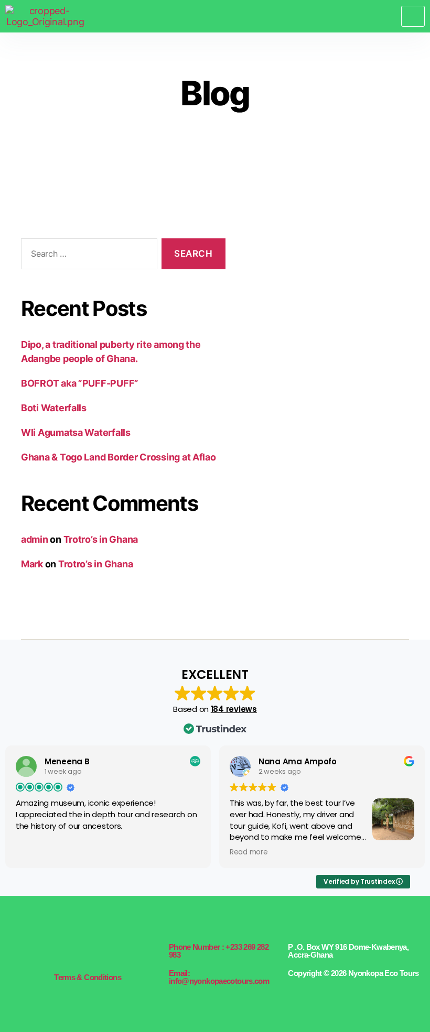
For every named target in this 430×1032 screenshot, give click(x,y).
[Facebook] (60, 952)
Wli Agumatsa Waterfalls (76, 432)
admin (34, 539)
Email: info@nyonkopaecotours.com (219, 977)
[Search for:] (87, 255)
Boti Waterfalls (54, 407)
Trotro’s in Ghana (100, 539)
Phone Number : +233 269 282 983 (218, 950)
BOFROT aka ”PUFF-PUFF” (79, 383)
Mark (32, 563)
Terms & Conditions (87, 977)
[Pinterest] (105, 952)
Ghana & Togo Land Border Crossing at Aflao (118, 457)
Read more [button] (249, 852)
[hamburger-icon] (413, 16)
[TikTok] (120, 952)
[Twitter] (75, 952)
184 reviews (234, 709)
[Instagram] (90, 952)
